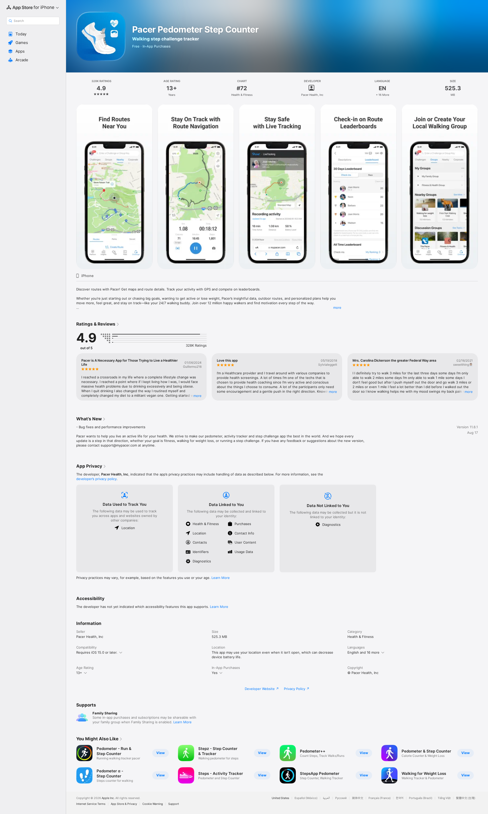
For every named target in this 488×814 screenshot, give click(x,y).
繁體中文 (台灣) (465, 798)
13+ (79, 673)
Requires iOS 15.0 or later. (96, 652)
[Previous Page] (71, 187)
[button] (33, 34)
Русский (341, 798)
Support (173, 804)
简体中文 (357, 798)
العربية (326, 798)
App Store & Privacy (124, 804)
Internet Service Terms (90, 804)
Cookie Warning (152, 804)
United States (280, 798)
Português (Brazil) (420, 798)
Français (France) (380, 798)
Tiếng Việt (444, 798)
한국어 (400, 798)
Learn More (220, 578)
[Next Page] (482, 187)
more (337, 307)
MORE (197, 396)
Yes (215, 673)
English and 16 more (363, 652)
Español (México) (306, 798)
